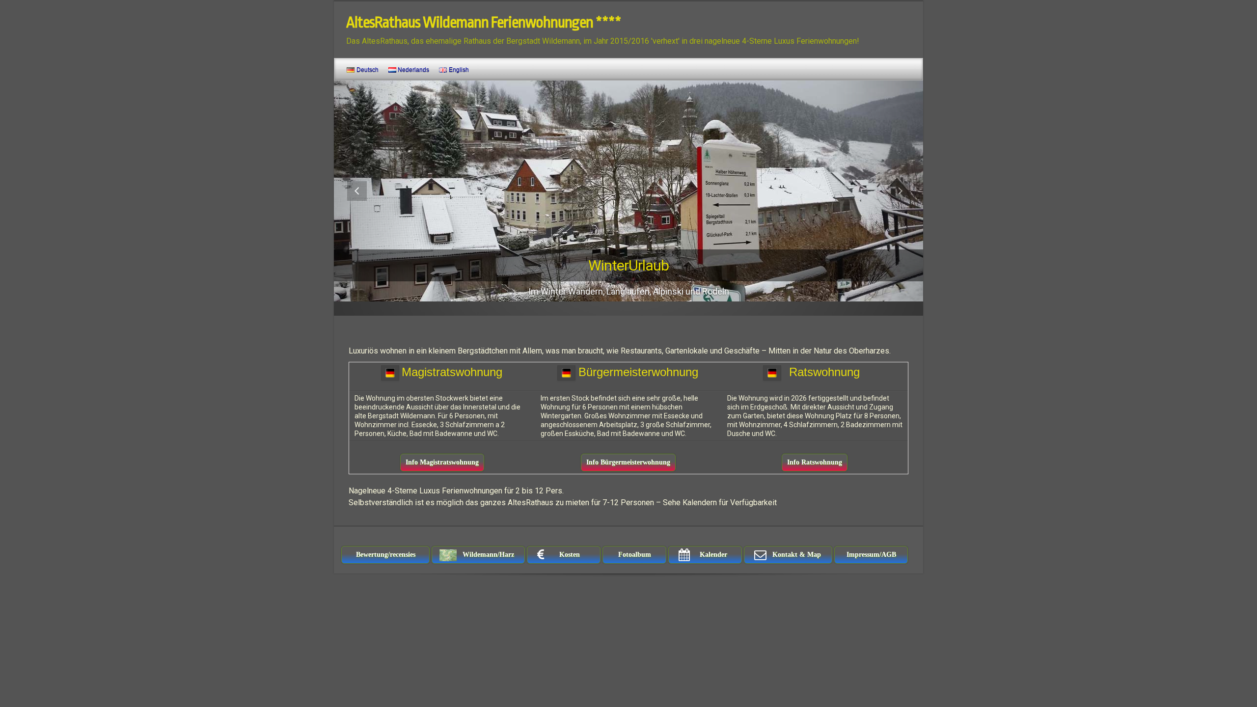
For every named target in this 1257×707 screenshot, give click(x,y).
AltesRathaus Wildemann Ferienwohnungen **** (483, 22)
